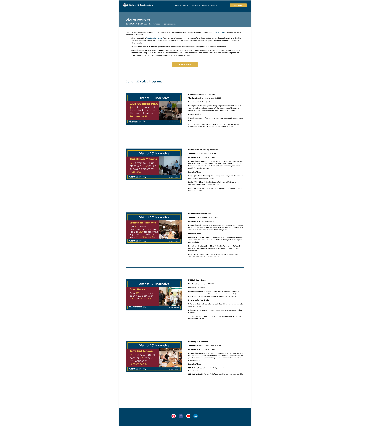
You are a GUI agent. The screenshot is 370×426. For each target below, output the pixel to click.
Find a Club (238, 5)
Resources (195, 5)
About (177, 5)
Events (185, 5)
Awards (204, 5)
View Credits (184, 64)
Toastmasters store (154, 38)
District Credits (220, 32)
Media (213, 5)
